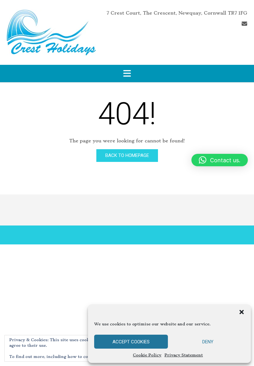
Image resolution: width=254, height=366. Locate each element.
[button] (242, 312)
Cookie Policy (147, 355)
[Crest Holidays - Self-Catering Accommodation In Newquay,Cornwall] (51, 33)
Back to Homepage (127, 155)
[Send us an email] (244, 23)
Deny (207, 342)
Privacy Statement (183, 355)
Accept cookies (131, 342)
